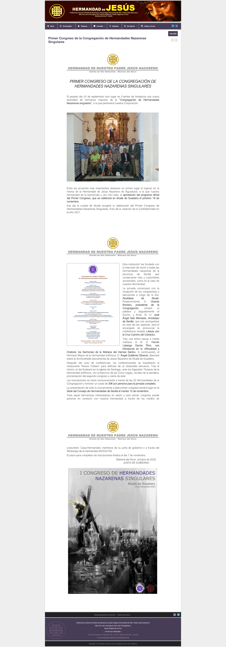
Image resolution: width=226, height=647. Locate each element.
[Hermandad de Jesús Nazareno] (113, 11)
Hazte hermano (123, 614)
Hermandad (67, 26)
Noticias (115, 26)
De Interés (131, 26)
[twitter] (173, 26)
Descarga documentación (105, 614)
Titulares (84, 26)
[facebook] (176, 26)
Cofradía (100, 26)
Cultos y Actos (149, 26)
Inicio (52, 26)
